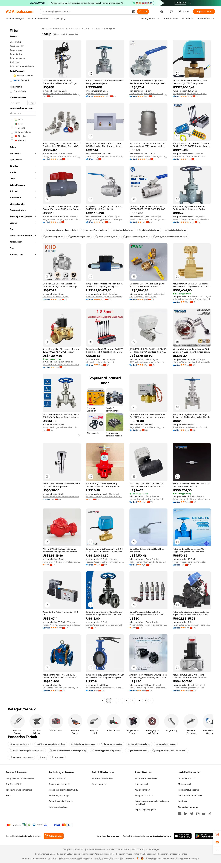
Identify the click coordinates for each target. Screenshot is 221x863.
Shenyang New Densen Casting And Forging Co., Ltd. (148, 156)
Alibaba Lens (23, 836)
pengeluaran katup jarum (137, 237)
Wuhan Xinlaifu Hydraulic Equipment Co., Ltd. (148, 625)
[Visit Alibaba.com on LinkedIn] (186, 813)
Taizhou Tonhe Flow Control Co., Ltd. (146, 499)
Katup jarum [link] (109, 28)
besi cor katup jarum (125, 230)
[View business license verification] (137, 858)
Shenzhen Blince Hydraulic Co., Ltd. (189, 156)
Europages (154, 849)
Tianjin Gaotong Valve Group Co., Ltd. (190, 427)
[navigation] (23, 364)
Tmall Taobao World (96, 849)
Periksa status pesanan (189, 790)
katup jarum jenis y (21, 744)
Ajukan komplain (142, 790)
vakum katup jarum (54, 237)
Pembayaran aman (57, 778)
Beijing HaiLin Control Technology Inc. (147, 427)
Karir (8, 795)
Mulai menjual (184, 784)
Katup (87, 28)
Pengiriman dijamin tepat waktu (63, 790)
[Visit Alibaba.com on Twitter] (192, 813)
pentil (44, 757)
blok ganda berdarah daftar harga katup (69, 751)
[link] (217, 834)
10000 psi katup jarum (108, 237)
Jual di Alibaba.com (187, 778)
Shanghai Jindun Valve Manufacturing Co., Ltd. (105, 687)
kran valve (59, 757)
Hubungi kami (141, 784)
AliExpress (67, 849)
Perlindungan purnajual (59, 795)
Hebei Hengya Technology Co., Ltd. (189, 562)
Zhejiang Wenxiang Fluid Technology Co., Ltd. (192, 362)
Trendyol (142, 849)
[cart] (171, 12)
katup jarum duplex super (85, 744)
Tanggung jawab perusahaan (19, 790)
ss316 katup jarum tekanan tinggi (51, 744)
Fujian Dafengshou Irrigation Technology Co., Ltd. (192, 625)
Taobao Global (122, 849)
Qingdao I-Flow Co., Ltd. (97, 93)
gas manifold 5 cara (138, 751)
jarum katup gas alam (80, 237)
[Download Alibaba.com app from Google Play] (205, 836)
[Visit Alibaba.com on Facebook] (180, 813)
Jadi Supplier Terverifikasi (190, 795)
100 (144, 700)
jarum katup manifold (113, 744)
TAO (134, 849)
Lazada (110, 849)
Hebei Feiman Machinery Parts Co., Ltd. (147, 562)
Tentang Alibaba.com (16, 772)
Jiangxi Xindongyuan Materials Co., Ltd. (61, 427)
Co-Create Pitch (13, 784)
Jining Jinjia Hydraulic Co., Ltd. (100, 362)
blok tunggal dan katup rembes (108, 751)
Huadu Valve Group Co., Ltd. (56, 296)
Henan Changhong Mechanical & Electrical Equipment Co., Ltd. (192, 219)
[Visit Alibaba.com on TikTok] (210, 813)
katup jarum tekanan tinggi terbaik (61, 230)
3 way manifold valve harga (95, 230)
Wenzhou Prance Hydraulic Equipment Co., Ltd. (105, 296)
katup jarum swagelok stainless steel (28, 751)
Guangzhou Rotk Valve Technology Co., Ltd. (62, 687)
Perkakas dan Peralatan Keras (66, 28)
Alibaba (44, 28)
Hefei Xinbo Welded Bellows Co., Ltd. (60, 93)
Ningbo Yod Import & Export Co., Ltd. (146, 93)
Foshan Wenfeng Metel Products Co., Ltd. (105, 496)
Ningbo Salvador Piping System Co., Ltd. (61, 219)
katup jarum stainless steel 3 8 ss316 (171, 237)
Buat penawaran (99, 784)
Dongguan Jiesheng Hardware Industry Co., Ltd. (62, 156)
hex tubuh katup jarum (140, 744)
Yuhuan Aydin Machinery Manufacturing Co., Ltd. (62, 496)
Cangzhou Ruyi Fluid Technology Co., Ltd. (192, 499)
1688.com (79, 849)
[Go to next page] (150, 700)
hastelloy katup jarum (177, 230)
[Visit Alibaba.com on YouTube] (204, 813)
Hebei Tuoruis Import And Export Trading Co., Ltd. (148, 687)
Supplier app (113, 836)
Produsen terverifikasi (102, 778)
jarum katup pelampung (23, 757)
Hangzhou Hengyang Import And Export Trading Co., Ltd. (105, 219)
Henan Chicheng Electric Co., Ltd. (188, 687)
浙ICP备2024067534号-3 (187, 858)
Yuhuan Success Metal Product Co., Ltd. (191, 299)
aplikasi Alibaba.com (160, 836)
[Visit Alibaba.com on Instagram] (198, 813)
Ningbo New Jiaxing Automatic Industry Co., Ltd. (62, 625)
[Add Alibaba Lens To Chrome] (54, 836)
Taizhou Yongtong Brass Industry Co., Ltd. (105, 156)
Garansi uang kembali (59, 784)
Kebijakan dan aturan (58, 807)
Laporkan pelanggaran (145, 809)
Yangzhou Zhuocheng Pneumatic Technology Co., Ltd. (62, 364)
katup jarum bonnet (167, 744)
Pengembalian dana (144, 795)
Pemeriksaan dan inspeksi (61, 801)
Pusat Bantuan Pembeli (146, 778)
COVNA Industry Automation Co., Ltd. (146, 362)
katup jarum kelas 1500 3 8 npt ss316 (171, 751)
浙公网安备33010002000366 (160, 858)
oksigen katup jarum (150, 230)
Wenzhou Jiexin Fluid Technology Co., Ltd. (148, 219)
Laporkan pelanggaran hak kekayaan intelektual (152, 802)
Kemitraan (182, 801)
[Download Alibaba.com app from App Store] (183, 836)
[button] (134, 11)
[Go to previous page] (102, 700)
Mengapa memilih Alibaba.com (20, 778)
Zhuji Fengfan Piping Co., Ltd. (143, 296)
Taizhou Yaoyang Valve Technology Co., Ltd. (105, 562)
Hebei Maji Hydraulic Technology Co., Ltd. (62, 562)
